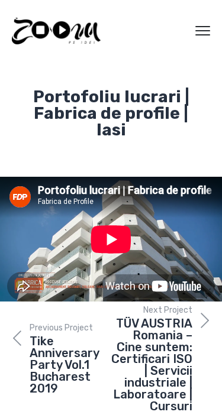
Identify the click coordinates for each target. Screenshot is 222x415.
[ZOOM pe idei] (56, 31)
